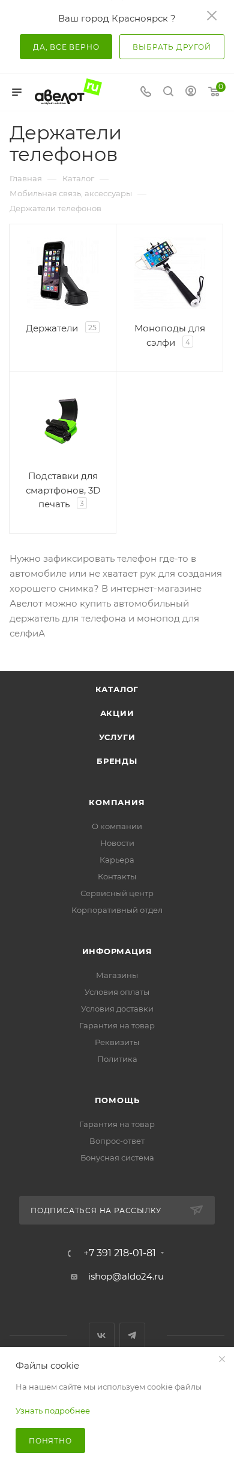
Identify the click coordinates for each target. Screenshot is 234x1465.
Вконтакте (102, 1335)
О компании (117, 826)
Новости (117, 843)
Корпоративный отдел (117, 910)
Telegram (132, 1335)
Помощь (117, 1100)
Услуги (117, 737)
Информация (117, 951)
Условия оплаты (117, 992)
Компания (117, 802)
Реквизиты (117, 1042)
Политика (117, 1059)
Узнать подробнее (53, 1410)
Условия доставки (117, 1008)
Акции (117, 713)
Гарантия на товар (117, 1025)
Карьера (117, 859)
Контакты (117, 876)
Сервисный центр (117, 893)
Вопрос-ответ (117, 1141)
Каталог (117, 689)
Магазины (117, 975)
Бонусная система (117, 1157)
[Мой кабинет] (190, 92)
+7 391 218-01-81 (119, 1253)
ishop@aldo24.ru (126, 1276)
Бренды (117, 761)
